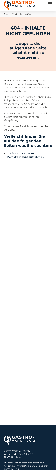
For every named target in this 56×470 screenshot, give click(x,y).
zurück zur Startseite (20, 153)
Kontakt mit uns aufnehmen (25, 156)
